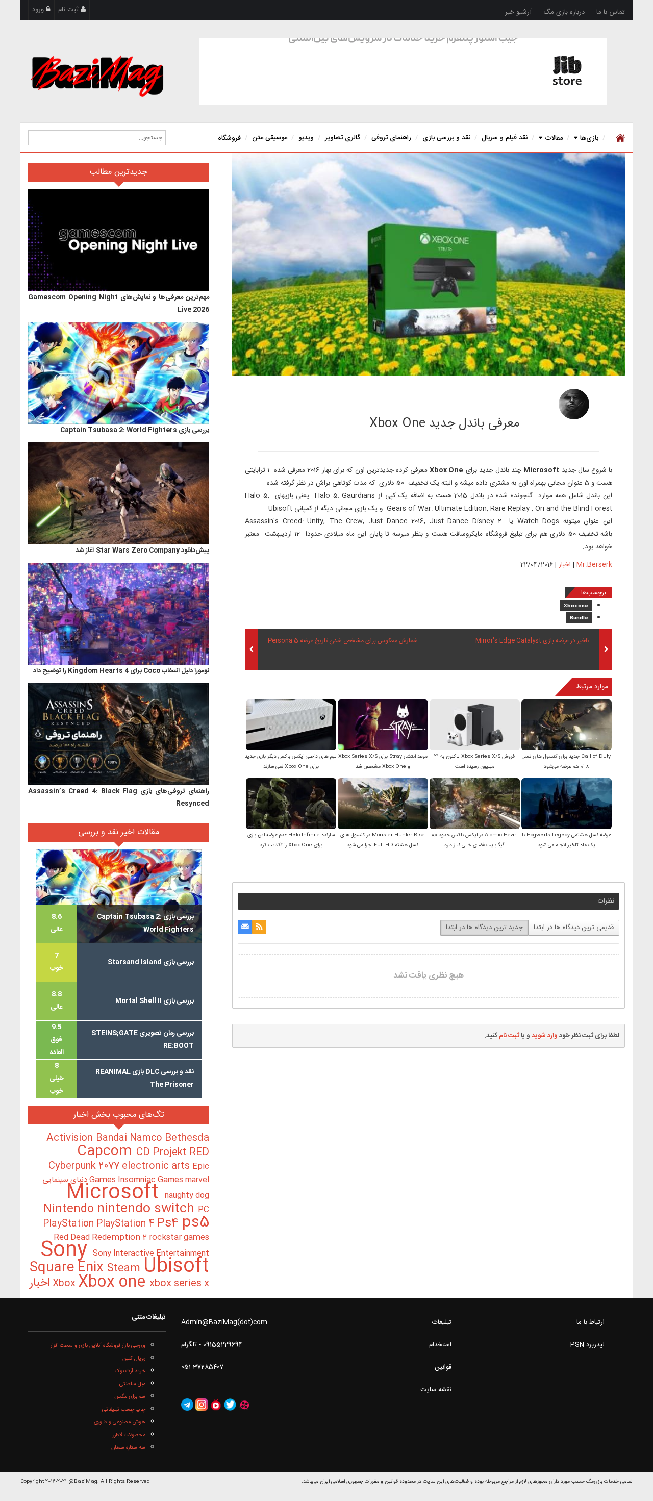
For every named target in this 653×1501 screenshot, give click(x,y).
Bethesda (187, 1138)
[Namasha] (216, 1405)
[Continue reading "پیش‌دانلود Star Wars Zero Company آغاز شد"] (118, 493)
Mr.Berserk (501, 401)
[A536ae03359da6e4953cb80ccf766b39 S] (566, 804)
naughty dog (187, 1195)
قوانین (443, 1367)
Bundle (579, 618)
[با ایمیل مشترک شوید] (245, 927)
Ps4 (169, 1223)
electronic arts (157, 1166)
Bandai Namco (130, 1138)
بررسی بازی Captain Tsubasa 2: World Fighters (134, 430)
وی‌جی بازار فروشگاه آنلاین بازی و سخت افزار (98, 1345)
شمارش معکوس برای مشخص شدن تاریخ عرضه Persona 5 (343, 641)
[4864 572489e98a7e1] (574, 404)
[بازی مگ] (97, 75)
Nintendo (70, 1209)
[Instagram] (201, 1405)
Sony (66, 1250)
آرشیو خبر (518, 12)
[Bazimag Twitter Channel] (230, 1405)
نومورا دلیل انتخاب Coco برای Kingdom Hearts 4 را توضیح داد (121, 671)
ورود (39, 9)
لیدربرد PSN (587, 1344)
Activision (71, 1138)
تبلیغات (441, 1322)
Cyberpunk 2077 (85, 1166)
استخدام (440, 1344)
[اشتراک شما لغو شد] (259, 927)
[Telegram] (187, 1405)
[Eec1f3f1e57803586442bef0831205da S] (291, 726)
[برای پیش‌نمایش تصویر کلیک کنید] (428, 264)
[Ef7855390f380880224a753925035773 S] (566, 726)
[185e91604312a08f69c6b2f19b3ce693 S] (383, 804)
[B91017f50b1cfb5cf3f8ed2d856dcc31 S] (291, 804)
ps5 (195, 1223)
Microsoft (115, 1193)
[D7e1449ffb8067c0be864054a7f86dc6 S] (475, 804)
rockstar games (179, 1237)
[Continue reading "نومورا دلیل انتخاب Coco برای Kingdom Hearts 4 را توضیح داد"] (118, 613)
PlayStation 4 (126, 1224)
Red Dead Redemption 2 (101, 1237)
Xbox (65, 1283)
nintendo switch (147, 1208)
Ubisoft (176, 1266)
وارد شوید (545, 1035)
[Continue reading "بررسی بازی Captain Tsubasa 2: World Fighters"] (118, 373)
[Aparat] (244, 1405)
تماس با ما (610, 12)
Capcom (106, 1151)
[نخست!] (619, 137)
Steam (125, 1269)
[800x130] (403, 71)
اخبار (565, 564)
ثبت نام (69, 9)
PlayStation (69, 1224)
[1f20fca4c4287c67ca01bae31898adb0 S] (383, 726)
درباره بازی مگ (564, 12)
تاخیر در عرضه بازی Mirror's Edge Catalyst (532, 641)
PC (203, 1210)
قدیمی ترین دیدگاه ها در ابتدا (574, 927)
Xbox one (576, 606)
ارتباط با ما (590, 1322)
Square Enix (68, 1268)
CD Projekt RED (172, 1152)
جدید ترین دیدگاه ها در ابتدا (484, 927)
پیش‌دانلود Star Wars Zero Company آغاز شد (142, 550)
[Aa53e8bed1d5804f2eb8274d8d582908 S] (475, 726)
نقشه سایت (435, 1389)
